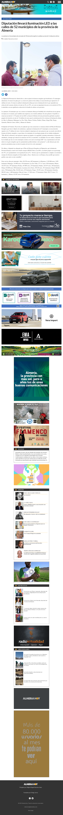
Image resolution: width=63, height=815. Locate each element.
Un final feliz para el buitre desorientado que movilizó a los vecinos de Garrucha (35, 681)
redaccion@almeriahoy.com (30, 806)
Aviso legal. (30, 810)
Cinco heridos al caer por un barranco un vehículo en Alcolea (32, 458)
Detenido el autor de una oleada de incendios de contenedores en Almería (36, 452)
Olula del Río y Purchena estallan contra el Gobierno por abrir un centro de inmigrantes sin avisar (35, 664)
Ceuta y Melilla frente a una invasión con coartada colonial (35, 505)
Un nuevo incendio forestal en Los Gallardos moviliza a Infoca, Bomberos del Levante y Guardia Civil (35, 656)
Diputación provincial (12, 39)
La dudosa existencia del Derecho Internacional (33, 543)
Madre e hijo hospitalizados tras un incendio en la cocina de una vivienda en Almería (38, 454)
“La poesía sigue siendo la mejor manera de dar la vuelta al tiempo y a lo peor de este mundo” (35, 609)
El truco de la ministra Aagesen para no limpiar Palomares (34, 524)
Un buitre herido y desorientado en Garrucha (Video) (33, 672)
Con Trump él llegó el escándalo (32, 533)
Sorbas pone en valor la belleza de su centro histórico (35, 618)
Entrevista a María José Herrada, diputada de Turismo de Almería (35, 601)
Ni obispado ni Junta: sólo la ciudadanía (34, 514)
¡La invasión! (27, 495)
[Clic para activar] (48, 2)
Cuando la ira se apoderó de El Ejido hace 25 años (29, 455)
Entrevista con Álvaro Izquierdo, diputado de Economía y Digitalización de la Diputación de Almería (35, 592)
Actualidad (5, 39)
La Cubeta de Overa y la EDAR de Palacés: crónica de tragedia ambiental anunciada (35, 553)
